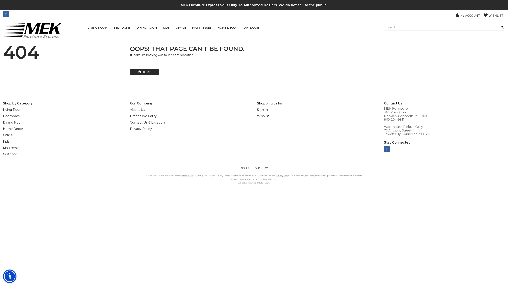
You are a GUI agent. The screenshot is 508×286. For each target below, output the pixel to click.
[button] (468, 15)
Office (181, 27)
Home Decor (227, 27)
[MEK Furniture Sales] (33, 30)
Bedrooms (122, 27)
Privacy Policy (141, 129)
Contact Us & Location (147, 122)
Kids (166, 27)
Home (146, 72)
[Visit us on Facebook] (6, 14)
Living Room (98, 27)
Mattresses (202, 27)
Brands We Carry (143, 116)
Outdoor (251, 27)
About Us (137, 110)
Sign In (262, 110)
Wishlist (263, 116)
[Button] (502, 27)
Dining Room (147, 27)
